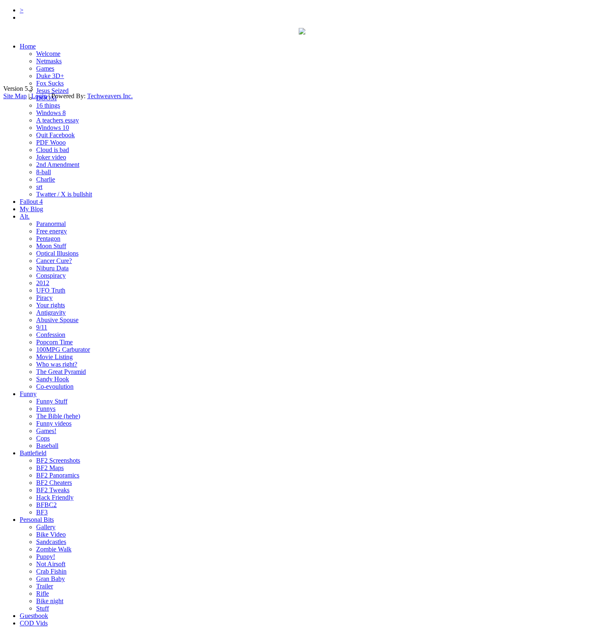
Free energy (51, 231)
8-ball (43, 171)
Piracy (44, 297)
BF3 (42, 512)
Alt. (25, 216)
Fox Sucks (50, 83)
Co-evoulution (55, 386)
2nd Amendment (57, 164)
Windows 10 (52, 127)
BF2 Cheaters (54, 482)
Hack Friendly (55, 497)
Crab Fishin (51, 571)
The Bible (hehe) (58, 416)
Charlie (45, 179)
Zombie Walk (53, 549)
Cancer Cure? (54, 260)
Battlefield (33, 453)
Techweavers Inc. (110, 95)
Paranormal (51, 223)
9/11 (41, 327)
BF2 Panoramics (57, 475)
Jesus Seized (52, 90)
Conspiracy (51, 275)
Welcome (48, 53)
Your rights (50, 305)
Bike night (49, 600)
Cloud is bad (52, 149)
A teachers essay (57, 120)
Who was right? (56, 364)
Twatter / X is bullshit (64, 194)
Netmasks (49, 61)
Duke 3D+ (50, 75)
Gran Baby (50, 578)
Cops (43, 438)
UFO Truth (50, 290)
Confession (50, 334)
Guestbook (34, 615)
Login (39, 95)
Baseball (47, 445)
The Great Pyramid (61, 371)
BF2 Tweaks (52, 489)
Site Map (15, 95)
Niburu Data (52, 268)
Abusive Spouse (57, 319)
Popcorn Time (54, 342)
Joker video (51, 157)
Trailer (44, 586)
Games (45, 68)
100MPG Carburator (63, 349)
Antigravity (51, 312)
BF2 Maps (50, 467)
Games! (46, 430)
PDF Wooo (51, 142)
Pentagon (48, 238)
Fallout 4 (31, 201)
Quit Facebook (55, 134)
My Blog (31, 208)
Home (28, 46)
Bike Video (51, 534)
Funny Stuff (51, 401)
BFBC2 (46, 504)
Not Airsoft (50, 563)
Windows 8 (51, 112)
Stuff (42, 608)
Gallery (45, 526)
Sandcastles (51, 541)
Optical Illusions (57, 253)
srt (39, 186)
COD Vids (34, 623)
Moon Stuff (51, 245)
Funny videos (53, 423)
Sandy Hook (52, 379)
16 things (48, 105)
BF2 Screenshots (58, 460)
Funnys (45, 408)
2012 (42, 282)
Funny (28, 393)
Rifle (42, 593)
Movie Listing (54, 356)
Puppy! (45, 556)
